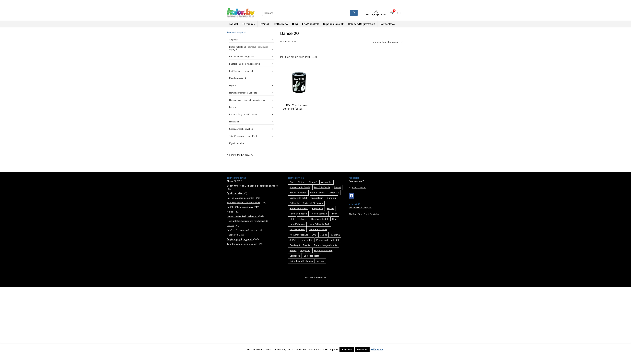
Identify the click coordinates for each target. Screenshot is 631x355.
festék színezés (298, 213)
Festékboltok (310, 24)
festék (330, 208)
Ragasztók (234, 121)
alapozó (313, 182)
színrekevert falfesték (301, 261)
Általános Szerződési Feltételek (364, 214)
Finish (334, 213)
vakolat (320, 261)
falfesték (294, 203)
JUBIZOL (335, 234)
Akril (292, 182)
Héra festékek (297, 229)
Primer (293, 250)
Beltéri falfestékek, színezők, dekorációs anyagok (248, 48)
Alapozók (233, 39)
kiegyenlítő (306, 240)
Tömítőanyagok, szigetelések (243, 136)
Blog (295, 24)
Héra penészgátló (299, 234)
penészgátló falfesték (327, 240)
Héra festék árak (318, 229)
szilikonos (295, 255)
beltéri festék (317, 192)
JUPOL (293, 240)
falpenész (317, 208)
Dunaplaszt (317, 198)
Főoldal (233, 24)
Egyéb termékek (237, 143)
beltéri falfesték (298, 192)
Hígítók (232, 85)
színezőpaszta (311, 255)
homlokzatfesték (319, 219)
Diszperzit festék (298, 198)
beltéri (337, 187)
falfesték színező (299, 208)
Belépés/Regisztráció (361, 24)
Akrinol (301, 182)
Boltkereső (281, 24)
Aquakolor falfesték (300, 187)
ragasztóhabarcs (323, 250)
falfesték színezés (313, 203)
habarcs (302, 219)
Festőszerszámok (237, 78)
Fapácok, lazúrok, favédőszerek (244, 64)
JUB (314, 234)
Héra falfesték (297, 224)
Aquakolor (326, 182)
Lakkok (232, 107)
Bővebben (377, 349)
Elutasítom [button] (362, 349)
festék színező (319, 213)
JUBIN (323, 234)
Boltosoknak (387, 24)
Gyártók (264, 24)
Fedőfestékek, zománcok (241, 71)
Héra (334, 219)
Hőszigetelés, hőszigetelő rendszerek (247, 100)
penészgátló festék (300, 245)
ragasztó (305, 250)
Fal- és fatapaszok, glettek (242, 56)
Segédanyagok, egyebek (241, 129)
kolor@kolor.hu (359, 188)
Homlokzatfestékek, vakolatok (243, 93)
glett (292, 219)
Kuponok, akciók (333, 24)
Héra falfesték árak (319, 224)
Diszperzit (333, 192)
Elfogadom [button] (346, 349)
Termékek (248, 24)
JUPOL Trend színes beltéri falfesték (295, 107)
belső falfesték (322, 187)
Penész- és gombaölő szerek (243, 114)
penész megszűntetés (325, 245)
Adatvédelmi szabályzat (360, 208)
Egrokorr (331, 198)
